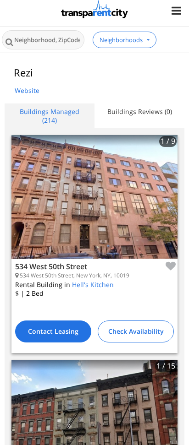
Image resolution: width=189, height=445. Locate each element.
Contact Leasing (53, 331)
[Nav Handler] (177, 10)
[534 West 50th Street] (94, 203)
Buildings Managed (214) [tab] (49, 116)
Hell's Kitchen (93, 284)
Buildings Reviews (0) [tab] (139, 111)
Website (27, 90)
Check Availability (136, 331)
